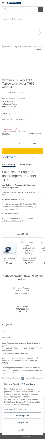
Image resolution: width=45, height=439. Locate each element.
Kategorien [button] (7, 324)
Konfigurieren (22, 423)
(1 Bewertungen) (16, 92)
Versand (22, 119)
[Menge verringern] (5, 143)
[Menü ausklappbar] (3, 1)
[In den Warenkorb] (4, 26)
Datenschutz (21, 409)
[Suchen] (40, 9)
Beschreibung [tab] (9, 164)
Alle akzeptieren (22, 415)
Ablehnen (22, 430)
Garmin (14, 104)
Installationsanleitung (10, 221)
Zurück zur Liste (10, 19)
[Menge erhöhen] (40, 143)
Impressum (8, 409)
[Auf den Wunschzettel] (37, 32)
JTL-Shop (27, 436)
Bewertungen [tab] (26, 164)
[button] (33, 2)
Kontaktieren (27, 378)
